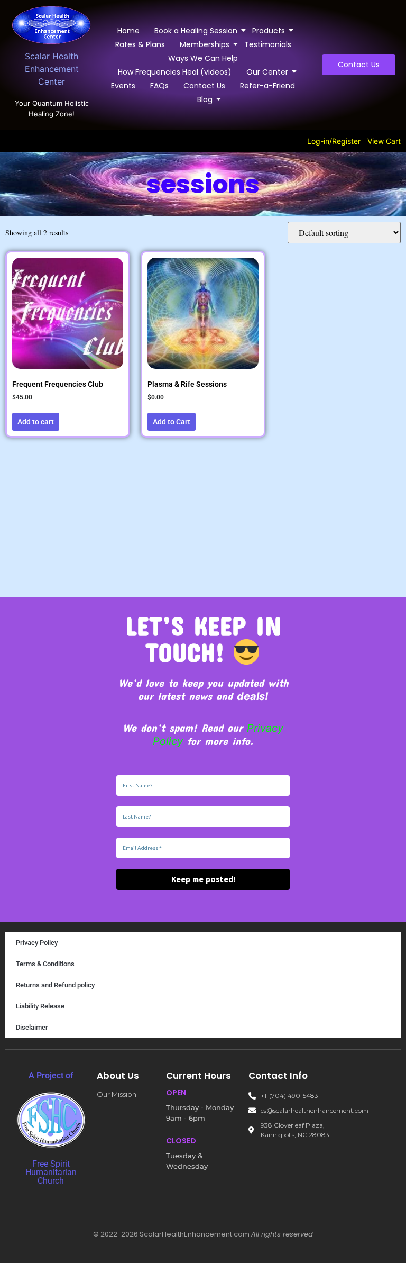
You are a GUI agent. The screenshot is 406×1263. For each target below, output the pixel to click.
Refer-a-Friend (267, 85)
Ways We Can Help (203, 58)
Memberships (204, 44)
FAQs (159, 85)
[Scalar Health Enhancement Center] (52, 24)
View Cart (384, 141)
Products (268, 30)
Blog (205, 99)
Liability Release (40, 1006)
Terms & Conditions (45, 964)
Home (128, 30)
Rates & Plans (140, 44)
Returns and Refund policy (55, 985)
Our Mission (116, 1094)
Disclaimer (32, 1027)
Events (123, 85)
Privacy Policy (37, 943)
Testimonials (267, 44)
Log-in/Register (334, 141)
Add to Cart (171, 421)
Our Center (267, 72)
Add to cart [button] (35, 421)
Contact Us (204, 85)
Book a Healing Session (195, 30)
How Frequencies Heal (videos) (175, 72)
